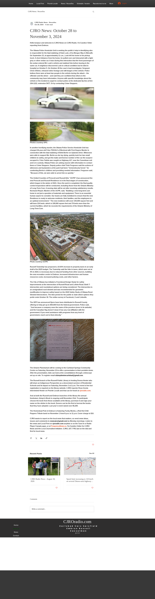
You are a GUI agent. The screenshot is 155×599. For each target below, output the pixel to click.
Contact (16, 536)
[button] (93, 11)
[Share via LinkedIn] (41, 438)
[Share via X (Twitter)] (36, 438)
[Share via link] (46, 438)
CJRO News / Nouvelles (36, 11)
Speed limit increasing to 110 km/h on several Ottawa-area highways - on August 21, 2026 (79, 480)
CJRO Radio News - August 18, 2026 (43, 480)
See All (91, 453)
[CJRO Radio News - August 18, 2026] (44, 466)
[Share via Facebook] (31, 438)
